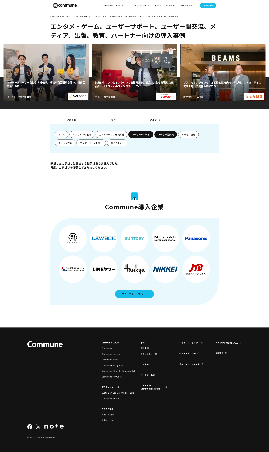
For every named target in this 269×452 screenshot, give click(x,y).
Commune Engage (111, 354)
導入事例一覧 (81, 16)
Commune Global (111, 398)
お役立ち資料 (108, 414)
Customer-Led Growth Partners (115, 392)
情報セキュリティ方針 (189, 364)
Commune (107, 348)
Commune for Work (112, 376)
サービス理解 (188, 134)
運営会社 (220, 353)
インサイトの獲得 (82, 134)
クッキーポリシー (187, 353)
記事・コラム (108, 420)
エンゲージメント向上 (91, 143)
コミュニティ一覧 (149, 354)
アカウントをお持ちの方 (227, 342)
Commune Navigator (112, 365)
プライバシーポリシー (189, 342)
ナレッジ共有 (65, 143)
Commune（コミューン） (60, 16)
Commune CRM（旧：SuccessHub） (115, 370)
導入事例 (145, 348)
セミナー (170, 5)
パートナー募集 (148, 374)
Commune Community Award (150, 387)
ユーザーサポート (141, 134)
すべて (61, 134)
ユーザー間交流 (166, 134)
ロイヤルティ (117, 143)
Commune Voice (110, 359)
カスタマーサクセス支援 (111, 134)
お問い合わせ (208, 5)
